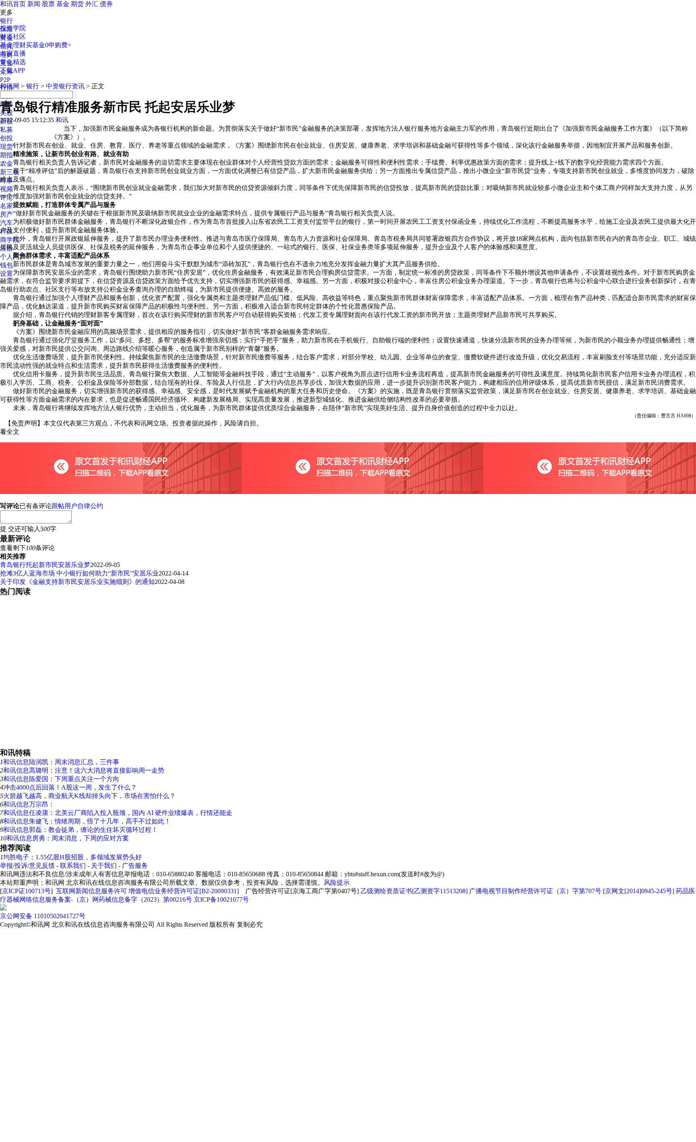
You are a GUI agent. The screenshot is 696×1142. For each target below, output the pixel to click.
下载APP (12, 70)
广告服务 (135, 865)
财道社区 (13, 36)
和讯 (62, 120)
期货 (77, 3)
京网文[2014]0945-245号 (638, 891)
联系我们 (73, 865)
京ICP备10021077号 (221, 899)
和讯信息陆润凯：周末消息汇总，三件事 (61, 762)
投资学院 (13, 28)
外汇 (91, 3)
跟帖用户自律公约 (77, 505)
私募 (6, 129)
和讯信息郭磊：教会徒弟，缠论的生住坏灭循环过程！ (80, 829)
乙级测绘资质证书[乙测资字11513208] (414, 891)
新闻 (33, 3)
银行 (6, 20)
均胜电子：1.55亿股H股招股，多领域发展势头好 (72, 857)
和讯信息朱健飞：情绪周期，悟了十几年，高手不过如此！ (87, 821)
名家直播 (13, 53)
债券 (106, 3)
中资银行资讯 (65, 86)
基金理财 (13, 45)
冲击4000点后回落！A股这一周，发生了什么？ (70, 787)
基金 (62, 3)
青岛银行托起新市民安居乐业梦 (45, 564)
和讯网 (9, 86)
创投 (6, 138)
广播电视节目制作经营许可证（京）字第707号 (535, 891)
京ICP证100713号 (26, 891)
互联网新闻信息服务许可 (91, 891)
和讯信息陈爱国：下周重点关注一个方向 (61, 778)
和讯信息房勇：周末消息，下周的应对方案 (67, 838)
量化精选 (13, 61)
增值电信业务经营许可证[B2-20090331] (183, 891)
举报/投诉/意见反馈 (27, 865)
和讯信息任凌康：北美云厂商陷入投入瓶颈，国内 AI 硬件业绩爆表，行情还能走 (117, 812)
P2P (5, 79)
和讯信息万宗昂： (29, 804)
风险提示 (337, 882)
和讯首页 (13, 3)
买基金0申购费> (48, 45)
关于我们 (104, 865)
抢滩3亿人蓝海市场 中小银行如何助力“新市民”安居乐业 (79, 573)
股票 (48, 3)
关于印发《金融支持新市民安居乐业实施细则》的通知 (77, 581)
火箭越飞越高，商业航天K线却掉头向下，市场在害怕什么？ (89, 795)
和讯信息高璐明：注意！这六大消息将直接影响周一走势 (83, 770)
